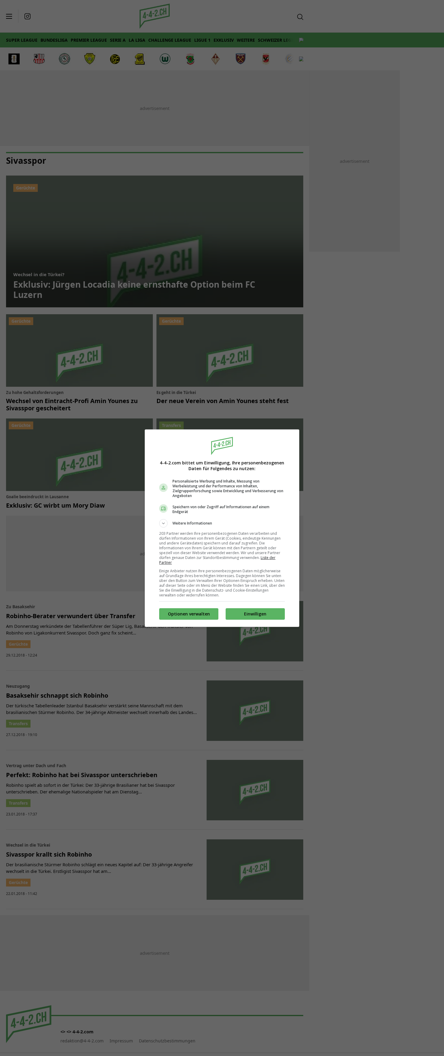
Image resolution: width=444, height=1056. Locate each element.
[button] (222, 523)
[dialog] (222, 528)
